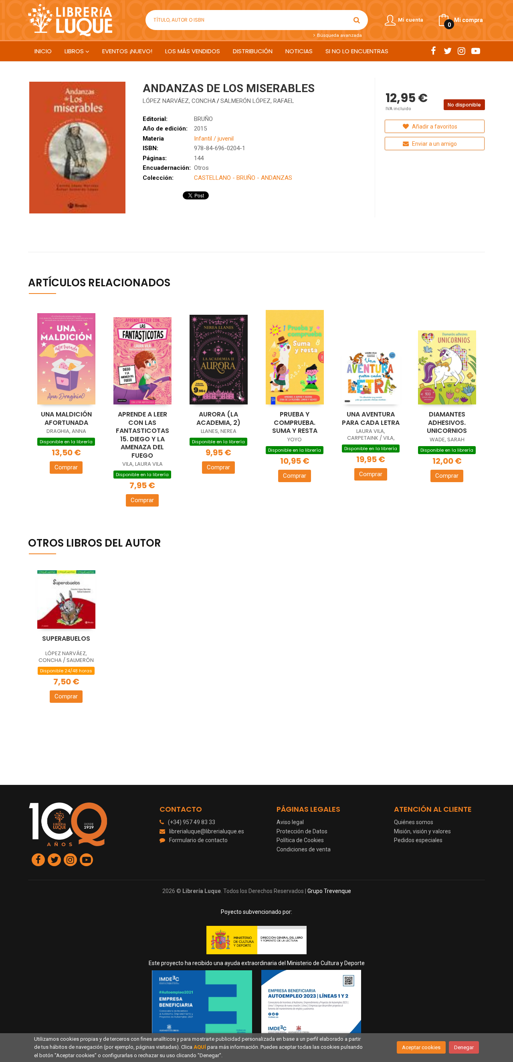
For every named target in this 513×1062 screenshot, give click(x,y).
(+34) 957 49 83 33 (191, 822)
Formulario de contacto (198, 840)
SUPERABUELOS (66, 638)
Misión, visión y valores (422, 831)
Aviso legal (290, 822)
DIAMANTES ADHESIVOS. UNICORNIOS (447, 422)
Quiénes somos (413, 822)
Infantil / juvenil (214, 138)
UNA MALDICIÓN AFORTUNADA (66, 418)
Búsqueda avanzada (339, 35)
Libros (75, 51)
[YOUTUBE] (475, 50)
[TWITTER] (447, 50)
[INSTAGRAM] (461, 50)
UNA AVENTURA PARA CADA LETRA (371, 418)
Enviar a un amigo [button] (434, 144)
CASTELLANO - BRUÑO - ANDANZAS (243, 177)
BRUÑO (203, 119)
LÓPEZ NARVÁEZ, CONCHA (179, 101)
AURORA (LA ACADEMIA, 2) (218, 418)
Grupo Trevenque (329, 891)
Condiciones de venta (304, 849)
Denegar (464, 1047)
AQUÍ (200, 1047)
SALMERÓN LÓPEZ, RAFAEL (257, 101)
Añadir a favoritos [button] (434, 126)
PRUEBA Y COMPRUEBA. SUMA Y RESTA (294, 422)
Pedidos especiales (418, 840)
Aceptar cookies (421, 1047)
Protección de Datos (302, 831)
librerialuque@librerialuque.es (206, 831)
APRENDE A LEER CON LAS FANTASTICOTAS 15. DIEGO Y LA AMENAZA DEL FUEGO (142, 435)
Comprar (66, 467)
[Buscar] (356, 20)
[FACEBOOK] (433, 50)
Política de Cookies (300, 840)
